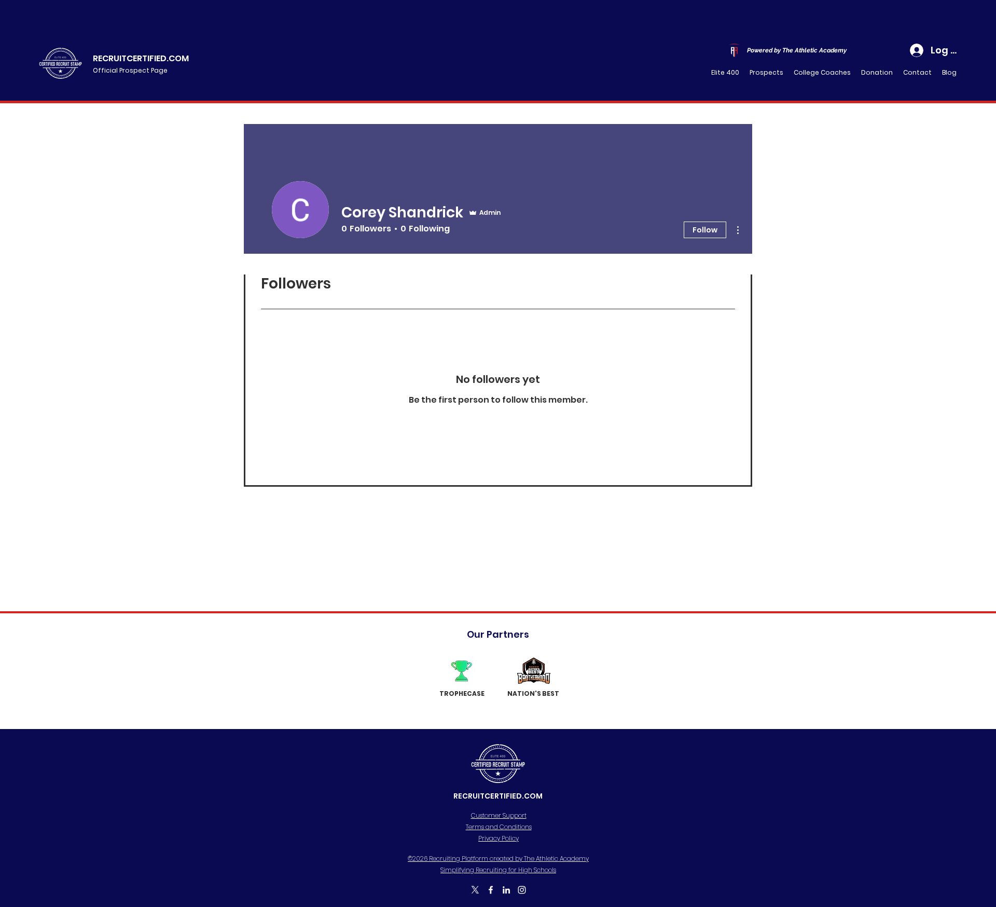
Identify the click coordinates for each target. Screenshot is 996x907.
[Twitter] (475, 890)
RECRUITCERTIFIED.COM (141, 58)
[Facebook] (491, 890)
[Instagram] (522, 890)
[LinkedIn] (506, 890)
